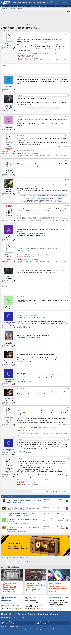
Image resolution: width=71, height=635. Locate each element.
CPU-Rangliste (66, 6)
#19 (68, 439)
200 (28, 590)
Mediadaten (17, 629)
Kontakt (11, 629)
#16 (68, 370)
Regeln (20, 8)
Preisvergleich (41, 2)
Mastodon (7, 617)
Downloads (32, 2)
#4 (68, 116)
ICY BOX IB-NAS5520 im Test (24, 328)
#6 (68, 161)
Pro (11, 106)
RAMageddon (12, 6)
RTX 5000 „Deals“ (22, 6)
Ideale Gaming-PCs (45, 6)
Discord (14, 614)
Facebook (33, 614)
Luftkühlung (25, 504)
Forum (48, 2)
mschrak (9, 509)
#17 (68, 389)
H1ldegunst (62, 509)
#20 (68, 458)
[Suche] (69, 2)
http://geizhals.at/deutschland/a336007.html (31, 317)
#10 (68, 245)
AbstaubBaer (10, 504)
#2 (68, 76)
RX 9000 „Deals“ (34, 6)
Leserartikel (13, 8)
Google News (44, 614)
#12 (68, 297)
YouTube (21, 617)
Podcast (4, 6)
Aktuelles (4, 8)
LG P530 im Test (21, 326)
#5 (68, 135)
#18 (68, 408)
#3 (68, 95)
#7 (68, 180)
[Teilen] (65, 34)
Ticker (14, 2)
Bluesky (23, 614)
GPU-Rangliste (56, 6)
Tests (19, 2)
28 (52, 591)
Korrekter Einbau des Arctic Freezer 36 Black (23, 508)
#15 (68, 351)
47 (5, 592)
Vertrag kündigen (37, 629)
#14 (68, 332)
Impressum (4, 629)
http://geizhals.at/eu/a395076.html (28, 337)
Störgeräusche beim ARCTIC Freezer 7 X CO (23, 513)
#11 (68, 267)
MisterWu (9, 515)
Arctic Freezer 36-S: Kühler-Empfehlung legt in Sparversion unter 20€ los (24, 501)
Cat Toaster (62, 528)
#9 (68, 226)
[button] (8, 8)
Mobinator (6, 30)
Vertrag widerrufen (27, 629)
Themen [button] (24, 2)
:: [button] (26, 108)
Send (8, 531)
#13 (68, 312)
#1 (68, 34)
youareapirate (10, 523)
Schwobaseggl (61, 520)
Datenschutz (56, 629)
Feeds (5, 614)
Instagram (55, 614)
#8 (68, 206)
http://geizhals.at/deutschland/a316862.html (31, 233)
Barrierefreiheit (48, 629)
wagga (63, 501)
